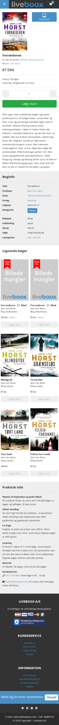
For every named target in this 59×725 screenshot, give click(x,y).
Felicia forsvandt (40, 454)
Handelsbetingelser (29, 679)
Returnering (29, 650)
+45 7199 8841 (12, 575)
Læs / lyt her (34, 237)
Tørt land (6, 454)
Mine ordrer (29, 646)
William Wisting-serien (32, 59)
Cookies (29, 686)
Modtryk (32, 200)
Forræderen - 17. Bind (13, 305)
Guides (29, 654)
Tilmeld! (51, 697)
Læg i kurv (29, 104)
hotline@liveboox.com (16, 581)
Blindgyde (6, 379)
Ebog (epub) (44, 19)
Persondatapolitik (29, 682)
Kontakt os (29, 643)
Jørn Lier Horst (12, 63)
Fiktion (32, 210)
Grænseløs (36, 379)
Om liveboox (29, 675)
